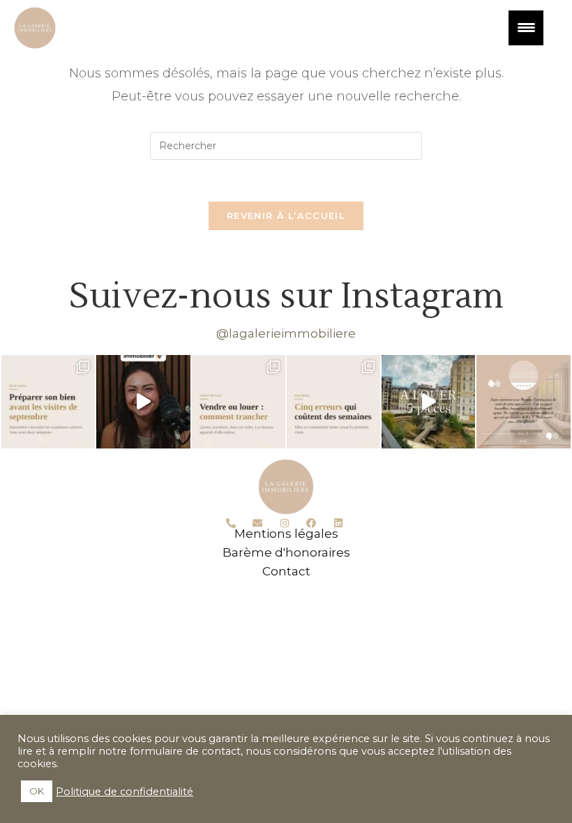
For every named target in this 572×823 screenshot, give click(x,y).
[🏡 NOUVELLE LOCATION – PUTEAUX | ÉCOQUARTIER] (428, 401)
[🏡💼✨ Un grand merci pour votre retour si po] (523, 401)
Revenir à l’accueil (286, 215)
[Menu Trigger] (526, 27)
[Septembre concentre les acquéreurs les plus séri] (48, 401)
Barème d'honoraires (286, 552)
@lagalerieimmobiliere (286, 333)
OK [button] (36, 790)
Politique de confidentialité (124, 791)
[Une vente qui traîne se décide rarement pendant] (333, 401)
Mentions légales (286, 534)
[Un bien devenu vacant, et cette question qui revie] (238, 401)
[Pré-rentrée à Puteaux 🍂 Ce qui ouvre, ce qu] (143, 401)
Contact (286, 571)
